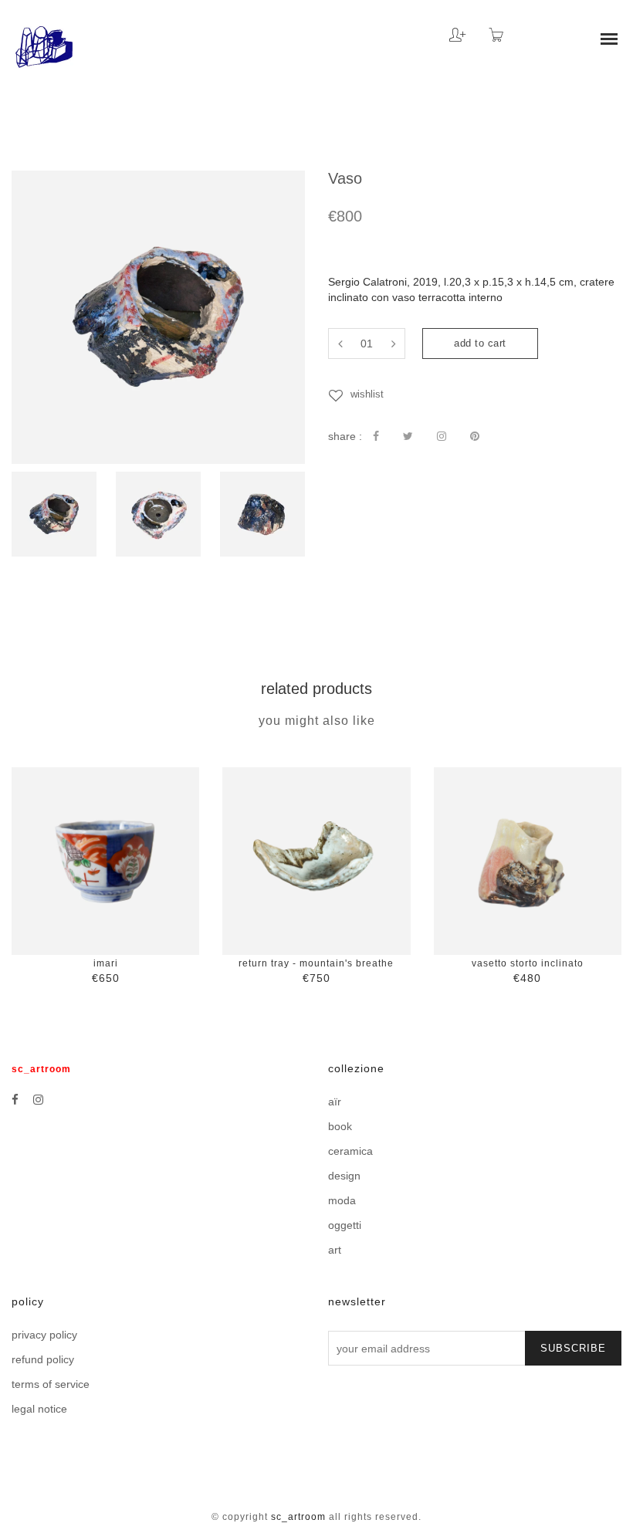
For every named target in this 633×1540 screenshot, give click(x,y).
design (344, 1175)
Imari (105, 963)
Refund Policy (43, 1359)
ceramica (350, 1151)
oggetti (344, 1225)
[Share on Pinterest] (474, 436)
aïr (334, 1101)
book (340, 1126)
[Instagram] (38, 1099)
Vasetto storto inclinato (528, 963)
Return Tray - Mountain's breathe (316, 963)
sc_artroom (298, 1516)
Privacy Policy (44, 1334)
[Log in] (445, 29)
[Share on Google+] (441, 436)
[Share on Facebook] (376, 436)
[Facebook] (15, 1099)
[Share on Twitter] (408, 436)
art (334, 1250)
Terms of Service (51, 1384)
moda (342, 1200)
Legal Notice (39, 1409)
